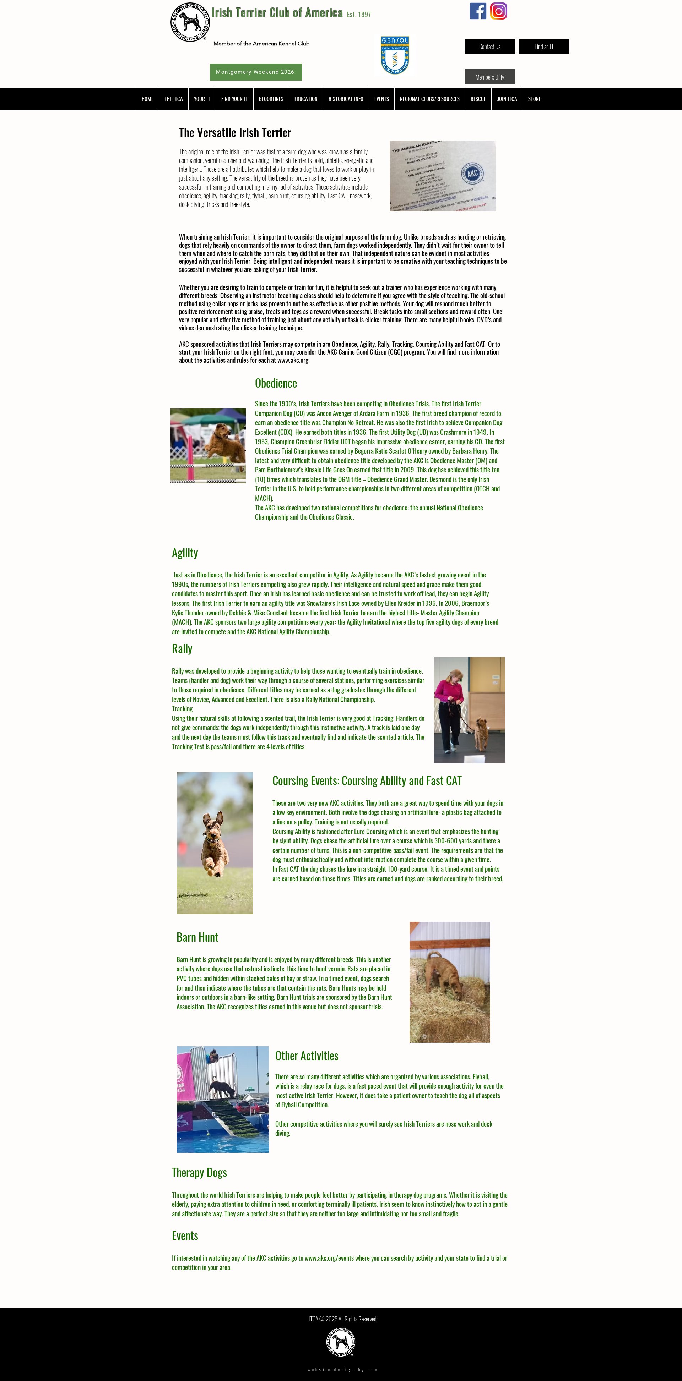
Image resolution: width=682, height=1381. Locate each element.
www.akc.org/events (329, 1257)
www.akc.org (292, 360)
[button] (173, 99)
